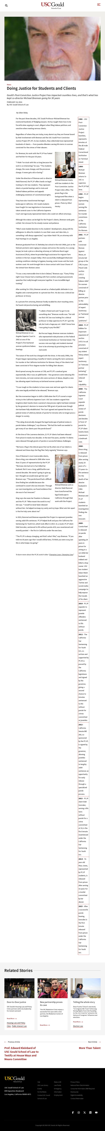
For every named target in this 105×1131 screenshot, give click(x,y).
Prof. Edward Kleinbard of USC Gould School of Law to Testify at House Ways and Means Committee (21, 1053)
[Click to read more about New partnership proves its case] (53, 1004)
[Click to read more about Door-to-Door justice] (19, 1004)
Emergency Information (58, 1090)
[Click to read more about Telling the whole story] (86, 1004)
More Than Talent (90, 1048)
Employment (58, 1095)
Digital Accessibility (77, 1095)
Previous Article (13, 1042)
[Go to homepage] (14, 1079)
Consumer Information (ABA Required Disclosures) (83, 1090)
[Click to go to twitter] (84, 1112)
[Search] (6, 5)
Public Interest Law (19, 1026)
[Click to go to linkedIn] (90, 1112)
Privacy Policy (75, 1082)
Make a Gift (57, 1082)
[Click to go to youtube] (96, 1112)
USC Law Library (43, 1085)
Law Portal (57, 1085)
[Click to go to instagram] (78, 1112)
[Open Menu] (99, 5)
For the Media (42, 1092)
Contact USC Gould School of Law (44, 1097)
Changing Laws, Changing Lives (61, 554)
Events (40, 1089)
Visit (39, 1082)
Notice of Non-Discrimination (80, 1085)
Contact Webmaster (77, 1098)
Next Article (93, 1042)
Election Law (78, 1026)
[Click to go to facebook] (73, 1112)
